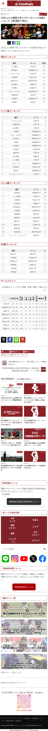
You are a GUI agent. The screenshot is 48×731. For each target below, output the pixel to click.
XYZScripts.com (33, 730)
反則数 (37, 298)
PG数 (33, 298)
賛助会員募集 (10, 720)
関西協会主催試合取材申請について (24, 501)
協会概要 (18, 720)
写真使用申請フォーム (24, 587)
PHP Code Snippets (15, 730)
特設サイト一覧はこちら (11, 672)
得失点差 (21, 298)
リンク (2, 720)
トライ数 (25, 298)
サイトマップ (5, 718)
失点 (17, 298)
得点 (13, 298)
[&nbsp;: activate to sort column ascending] (6, 298)
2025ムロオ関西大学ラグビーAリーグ (15, 355)
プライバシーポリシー (17, 718)
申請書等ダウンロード (38, 718)
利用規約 (27, 718)
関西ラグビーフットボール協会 (20, 725)
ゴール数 (30, 298)
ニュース (6, 351)
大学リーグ (30, 351)
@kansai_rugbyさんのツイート (13, 682)
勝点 (45, 298)
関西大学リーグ (18, 351)
